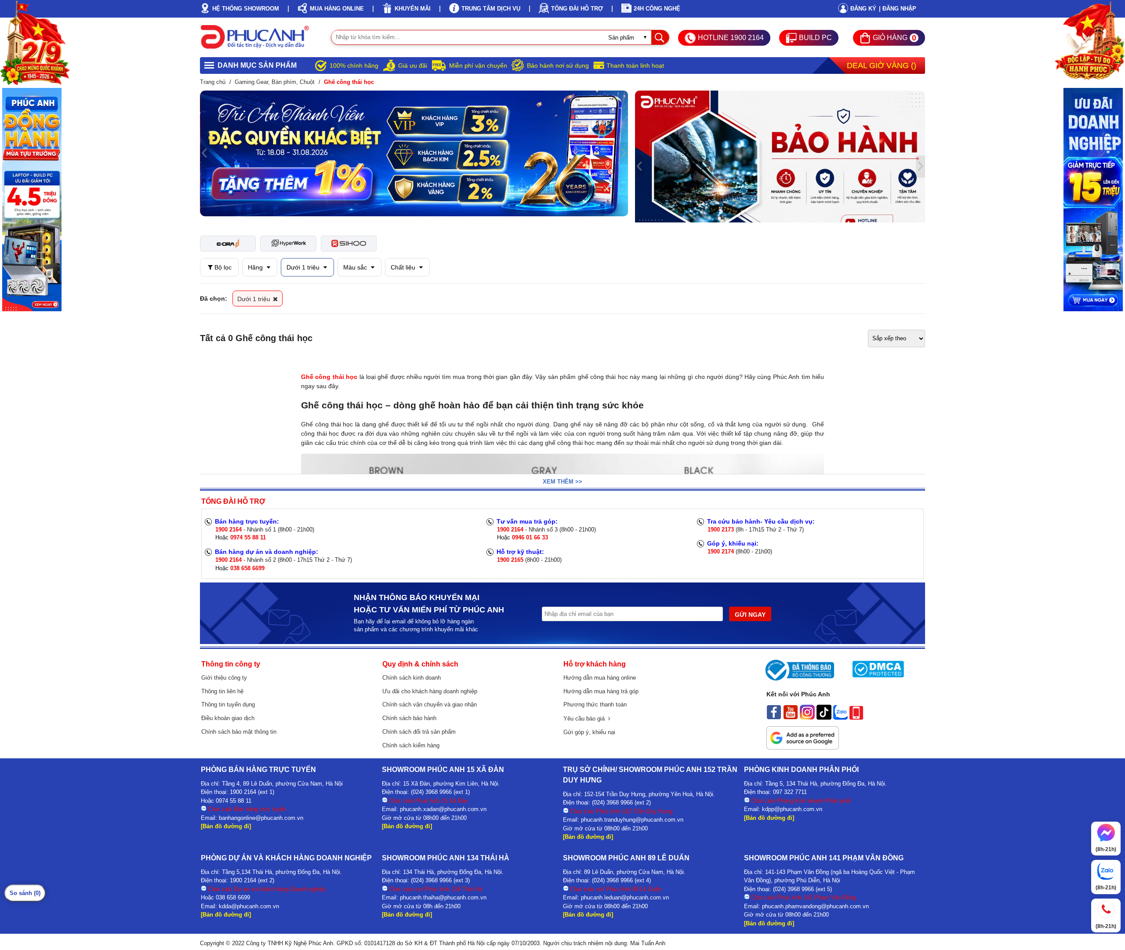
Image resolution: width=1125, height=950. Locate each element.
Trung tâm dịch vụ (490, 8)
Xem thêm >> (562, 481)
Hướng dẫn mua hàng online (599, 677)
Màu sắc (356, 267)
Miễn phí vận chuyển (478, 65)
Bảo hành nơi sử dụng (558, 65)
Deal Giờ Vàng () (881, 65)
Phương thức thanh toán (595, 704)
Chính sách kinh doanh (411, 677)
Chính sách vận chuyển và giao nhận (429, 704)
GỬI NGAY (750, 614)
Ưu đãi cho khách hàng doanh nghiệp (429, 691)
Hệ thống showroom (245, 8)
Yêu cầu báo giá (585, 718)
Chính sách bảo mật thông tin (238, 731)
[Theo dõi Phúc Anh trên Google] (802, 747)
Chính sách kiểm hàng (410, 745)
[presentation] (204, 153)
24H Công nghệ (657, 8)
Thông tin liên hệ (222, 691)
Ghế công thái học (329, 376)
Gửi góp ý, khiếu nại (589, 732)
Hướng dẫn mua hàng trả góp (601, 691)
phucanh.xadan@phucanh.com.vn (443, 809)
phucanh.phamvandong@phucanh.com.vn (815, 906)
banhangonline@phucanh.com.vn (261, 818)
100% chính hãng (354, 65)
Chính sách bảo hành (409, 718)
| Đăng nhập (897, 8)
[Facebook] (773, 717)
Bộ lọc (222, 267)
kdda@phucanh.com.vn (249, 906)
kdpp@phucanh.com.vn (792, 809)
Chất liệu (404, 267)
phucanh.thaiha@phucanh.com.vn (443, 897)
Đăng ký (863, 8)
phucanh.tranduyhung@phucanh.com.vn (632, 819)
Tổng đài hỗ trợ (577, 8)
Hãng (256, 267)
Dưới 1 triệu (304, 267)
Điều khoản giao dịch (227, 718)
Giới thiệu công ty (224, 677)
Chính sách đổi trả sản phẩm (419, 731)
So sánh (25, 893)
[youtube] (790, 717)
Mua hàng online (337, 8)
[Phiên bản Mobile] (856, 717)
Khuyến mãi (413, 8)
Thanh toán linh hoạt (635, 65)
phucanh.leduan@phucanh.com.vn (625, 897)
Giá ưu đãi (412, 65)
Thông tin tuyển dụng (228, 704)
